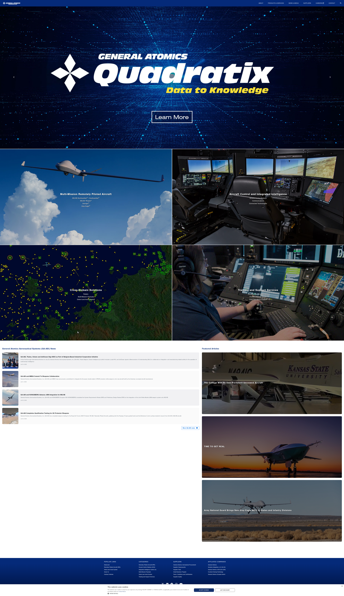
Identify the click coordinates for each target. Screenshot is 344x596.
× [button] (342, 586)
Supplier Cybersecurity (179, 567)
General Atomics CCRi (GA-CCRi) (217, 569)
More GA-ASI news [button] (189, 428)
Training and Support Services (147, 576)
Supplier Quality (177, 576)
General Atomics (212, 565)
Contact (332, 3)
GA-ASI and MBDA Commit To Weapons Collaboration (40, 376)
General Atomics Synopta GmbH (216, 574)
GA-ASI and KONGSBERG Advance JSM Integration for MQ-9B (43, 395)
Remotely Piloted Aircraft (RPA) (112, 567)
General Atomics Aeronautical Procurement (184, 565)
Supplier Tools (177, 569)
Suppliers (307, 3)
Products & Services (276, 3)
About (261, 3)
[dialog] (172, 590)
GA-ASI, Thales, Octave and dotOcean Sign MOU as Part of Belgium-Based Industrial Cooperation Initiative (59, 357)
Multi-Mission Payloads (145, 572)
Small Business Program (179, 572)
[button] (149, 593)
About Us (106, 572)
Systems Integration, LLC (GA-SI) (216, 567)
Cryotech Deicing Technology (215, 572)
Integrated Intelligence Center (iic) (147, 569)
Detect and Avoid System (110, 569)
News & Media (294, 3)
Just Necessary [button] (225, 590)
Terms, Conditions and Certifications (182, 574)
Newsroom (107, 565)
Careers (319, 3)
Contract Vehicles (108, 574)
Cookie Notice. (122, 591)
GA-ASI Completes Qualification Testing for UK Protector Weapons (45, 413)
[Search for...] (339, 3)
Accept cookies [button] (204, 590)
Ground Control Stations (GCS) (147, 567)
